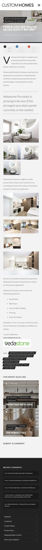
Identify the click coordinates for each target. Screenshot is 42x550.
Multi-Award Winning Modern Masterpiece (20, 473)
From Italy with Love (19, 404)
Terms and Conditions (11, 540)
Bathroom (9, 21)
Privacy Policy (9, 530)
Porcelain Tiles (11, 362)
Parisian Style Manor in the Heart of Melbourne (23, 480)
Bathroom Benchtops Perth (22, 353)
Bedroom (12, 400)
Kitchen (20, 21)
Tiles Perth (9, 368)
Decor (22, 426)
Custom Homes (9, 526)
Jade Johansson (13, 35)
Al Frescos (12, 397)
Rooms (10, 429)
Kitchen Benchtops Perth (21, 356)
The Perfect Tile (16, 433)
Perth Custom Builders (15, 18)
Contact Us (8, 521)
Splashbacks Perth (12, 365)
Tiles (25, 365)
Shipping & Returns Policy (13, 535)
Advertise (7, 517)
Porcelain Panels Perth (14, 359)
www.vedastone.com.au (12, 338)
